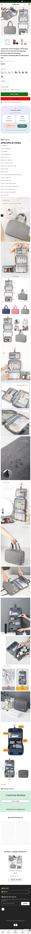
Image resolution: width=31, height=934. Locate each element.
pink (18, 876)
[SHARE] (29, 94)
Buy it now (15, 99)
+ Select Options (15, 879)
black (11, 876)
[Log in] (25, 4)
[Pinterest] (3, 909)
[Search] (6, 4)
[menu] (2, 4)
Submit (25, 903)
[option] (15, 21)
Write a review (15, 801)
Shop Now (22, 125)
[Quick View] (21, 856)
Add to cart (14, 94)
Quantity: (3, 81)
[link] (8, 841)
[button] (26, 34)
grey (13, 876)
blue (15, 876)
